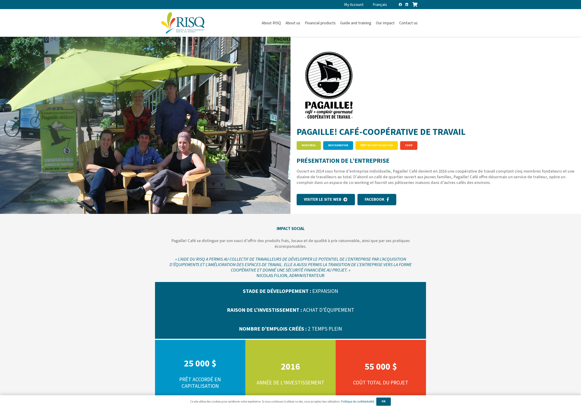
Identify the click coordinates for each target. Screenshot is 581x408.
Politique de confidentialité (357, 402)
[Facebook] (400, 4)
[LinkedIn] (407, 4)
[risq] (182, 23)
